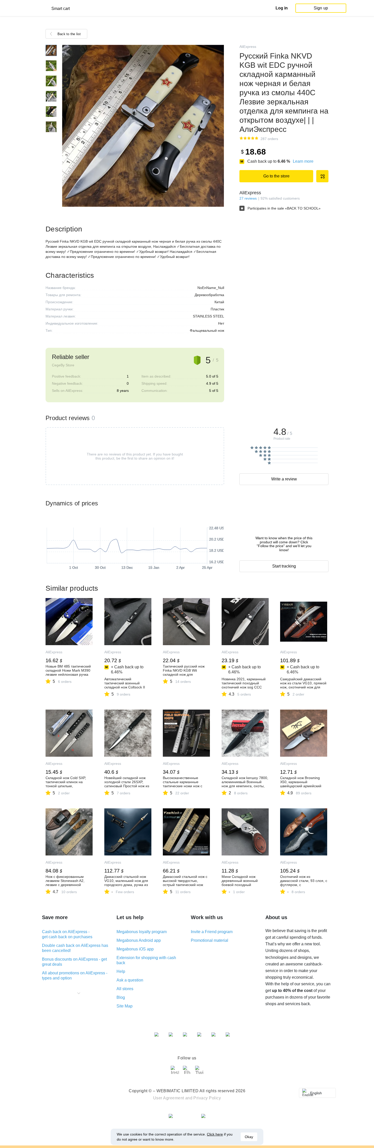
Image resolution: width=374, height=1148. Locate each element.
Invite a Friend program (212, 932)
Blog (121, 997)
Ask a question (130, 980)
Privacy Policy (207, 1098)
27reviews (248, 198)
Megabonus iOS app (135, 949)
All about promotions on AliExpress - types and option (74, 975)
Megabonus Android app (139, 940)
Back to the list (69, 34)
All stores (125, 989)
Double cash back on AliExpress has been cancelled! (75, 948)
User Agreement (168, 1098)
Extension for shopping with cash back (146, 960)
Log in (282, 8)
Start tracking (284, 566)
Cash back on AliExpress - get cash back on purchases (67, 934)
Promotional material (209, 940)
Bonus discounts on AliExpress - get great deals (74, 961)
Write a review (284, 479)
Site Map (125, 1006)
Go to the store (276, 176)
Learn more (303, 161)
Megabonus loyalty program (142, 932)
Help (121, 971)
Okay (249, 1137)
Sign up (321, 8)
